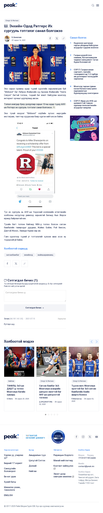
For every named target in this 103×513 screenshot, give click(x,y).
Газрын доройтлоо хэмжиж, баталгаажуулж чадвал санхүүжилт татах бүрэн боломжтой (86, 58)
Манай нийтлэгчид (63, 460)
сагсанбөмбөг (12, 255)
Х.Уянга (10, 399)
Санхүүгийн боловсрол (10, 469)
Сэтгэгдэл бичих (33, 308)
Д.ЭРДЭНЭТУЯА (46, 402)
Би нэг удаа (10, 476)
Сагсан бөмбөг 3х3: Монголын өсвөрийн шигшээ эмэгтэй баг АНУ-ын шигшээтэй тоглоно (50, 391)
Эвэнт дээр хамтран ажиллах (63, 475)
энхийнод (28, 255)
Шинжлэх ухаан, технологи (12, 488)
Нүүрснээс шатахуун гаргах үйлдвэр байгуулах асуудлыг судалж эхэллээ (86, 45)
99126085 (91, 458)
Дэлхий (32, 466)
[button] (93, 5)
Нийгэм (11, 381)
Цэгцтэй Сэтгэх (37, 460)
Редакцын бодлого (63, 455)
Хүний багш (10, 482)
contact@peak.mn (86, 466)
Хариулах (62, 319)
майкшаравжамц (45, 255)
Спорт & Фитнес (12, 21)
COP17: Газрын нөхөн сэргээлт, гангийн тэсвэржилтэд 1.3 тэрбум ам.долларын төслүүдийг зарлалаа (86, 74)
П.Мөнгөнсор (76, 399)
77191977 (82, 458)
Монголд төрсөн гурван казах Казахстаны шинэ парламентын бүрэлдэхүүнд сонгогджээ (86, 89)
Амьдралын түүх (37, 455)
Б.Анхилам (16, 37)
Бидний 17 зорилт (13, 463)
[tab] (45, 414)
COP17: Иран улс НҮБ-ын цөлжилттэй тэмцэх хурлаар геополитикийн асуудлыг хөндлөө (85, 104)
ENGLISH (8, 495)
